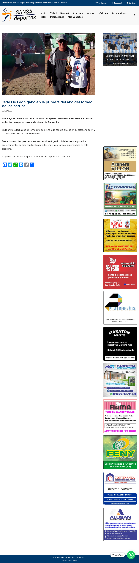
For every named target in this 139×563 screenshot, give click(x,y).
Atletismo (78, 13)
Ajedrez (91, 13)
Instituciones (57, 16)
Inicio (43, 13)
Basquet (64, 13)
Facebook (118, 3)
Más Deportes (75, 16)
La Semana (103, 3)
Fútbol (53, 13)
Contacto (132, 3)
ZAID (75, 560)
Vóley (43, 16)
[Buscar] (135, 15)
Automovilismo (119, 13)
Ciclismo (103, 13)
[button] (131, 555)
